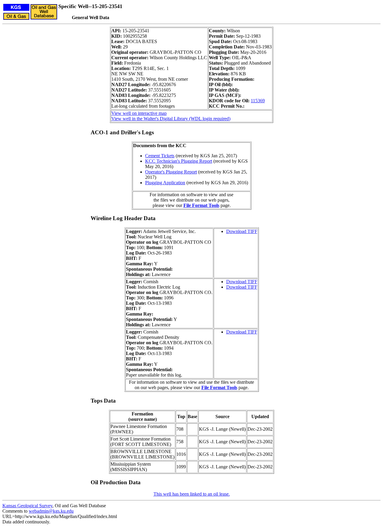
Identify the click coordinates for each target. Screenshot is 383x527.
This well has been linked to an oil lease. (191, 493)
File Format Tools (201, 205)
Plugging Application (165, 182)
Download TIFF (241, 231)
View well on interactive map (139, 113)
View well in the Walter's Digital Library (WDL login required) (170, 118)
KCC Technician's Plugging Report (178, 161)
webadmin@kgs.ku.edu (51, 511)
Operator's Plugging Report (171, 171)
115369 (258, 100)
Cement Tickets (159, 155)
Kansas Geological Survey (27, 505)
